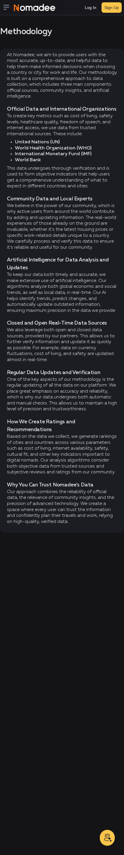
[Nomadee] (34, 7)
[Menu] (8, 7)
